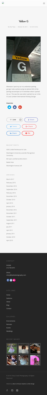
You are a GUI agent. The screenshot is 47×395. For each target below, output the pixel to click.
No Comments (34, 27)
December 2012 (11, 210)
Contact (8, 308)
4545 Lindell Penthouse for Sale (16, 150)
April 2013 (9, 203)
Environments (10, 321)
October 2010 (10, 237)
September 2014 (11, 189)
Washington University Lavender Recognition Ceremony (20, 154)
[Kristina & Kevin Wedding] (23, 348)
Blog (7, 305)
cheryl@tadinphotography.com (16, 275)
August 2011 (10, 223)
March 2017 (10, 179)
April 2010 (9, 240)
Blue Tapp (12, 27)
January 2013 (10, 206)
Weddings (9, 331)
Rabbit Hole (10, 162)
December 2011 (11, 213)
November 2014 (11, 186)
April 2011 (9, 230)
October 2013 (10, 200)
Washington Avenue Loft (14, 166)
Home (8, 295)
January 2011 (10, 234)
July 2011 (9, 227)
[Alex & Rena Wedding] (11, 348)
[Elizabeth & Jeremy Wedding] (23, 360)
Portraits (9, 324)
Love (17, 119)
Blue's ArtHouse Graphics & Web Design (23, 384)
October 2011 (10, 217)
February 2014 (11, 193)
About (8, 302)
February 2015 (11, 183)
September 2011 (11, 220)
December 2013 (11, 196)
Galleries (9, 298)
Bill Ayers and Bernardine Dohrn (16, 159)
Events (8, 328)
